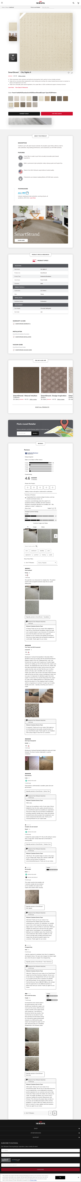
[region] (40, 1177)
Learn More (11, 87)
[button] (71, 42)
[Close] (78, 1177)
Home (3, 7)
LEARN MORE (21, 240)
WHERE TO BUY (24, 113)
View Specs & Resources (21, 87)
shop (7, 7)
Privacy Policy (33, 1180)
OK (60, 1177)
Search (35, 433)
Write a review (21, 76)
